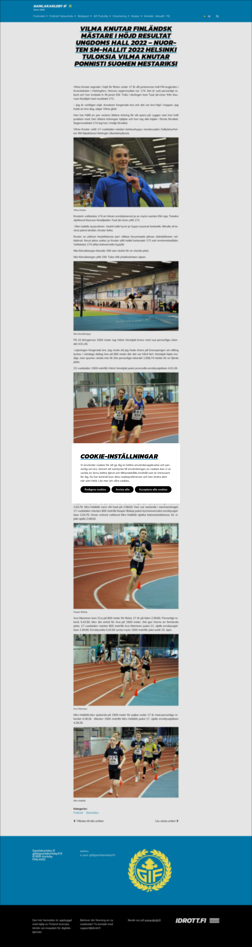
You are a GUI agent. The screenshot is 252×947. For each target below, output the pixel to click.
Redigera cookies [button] (95, 489)
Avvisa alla (123, 489)
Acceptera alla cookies (153, 489)
